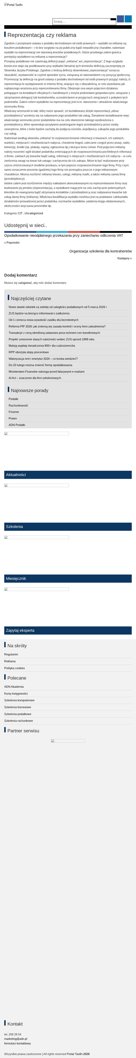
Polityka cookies (14, 668)
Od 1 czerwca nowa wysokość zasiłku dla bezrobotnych (43, 319)
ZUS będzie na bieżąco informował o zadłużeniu (39, 313)
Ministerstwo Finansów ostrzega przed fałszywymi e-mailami (46, 371)
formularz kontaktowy (17, 1043)
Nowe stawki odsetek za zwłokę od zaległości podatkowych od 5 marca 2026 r (58, 307)
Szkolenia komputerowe (19, 700)
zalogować (25, 282)
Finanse (14, 411)
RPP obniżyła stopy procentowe (29, 352)
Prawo (13, 418)
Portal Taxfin (75, 1054)
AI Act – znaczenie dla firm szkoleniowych (35, 377)
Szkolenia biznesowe (17, 707)
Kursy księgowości (16, 693)
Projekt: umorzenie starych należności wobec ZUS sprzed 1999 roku (51, 339)
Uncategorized (34, 213)
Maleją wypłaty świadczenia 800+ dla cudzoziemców (42, 345)
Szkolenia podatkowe (17, 714)
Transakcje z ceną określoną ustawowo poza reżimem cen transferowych (54, 332)
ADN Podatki (17, 424)
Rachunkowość (18, 405)
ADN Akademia (14, 686)
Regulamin (11, 654)
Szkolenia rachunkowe (18, 720)
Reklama (10, 661)
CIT (20, 213)
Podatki (13, 399)
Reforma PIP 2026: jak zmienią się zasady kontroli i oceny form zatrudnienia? (57, 326)
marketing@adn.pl (15, 1038)
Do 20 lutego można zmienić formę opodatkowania (40, 365)
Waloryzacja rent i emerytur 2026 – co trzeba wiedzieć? (43, 358)
